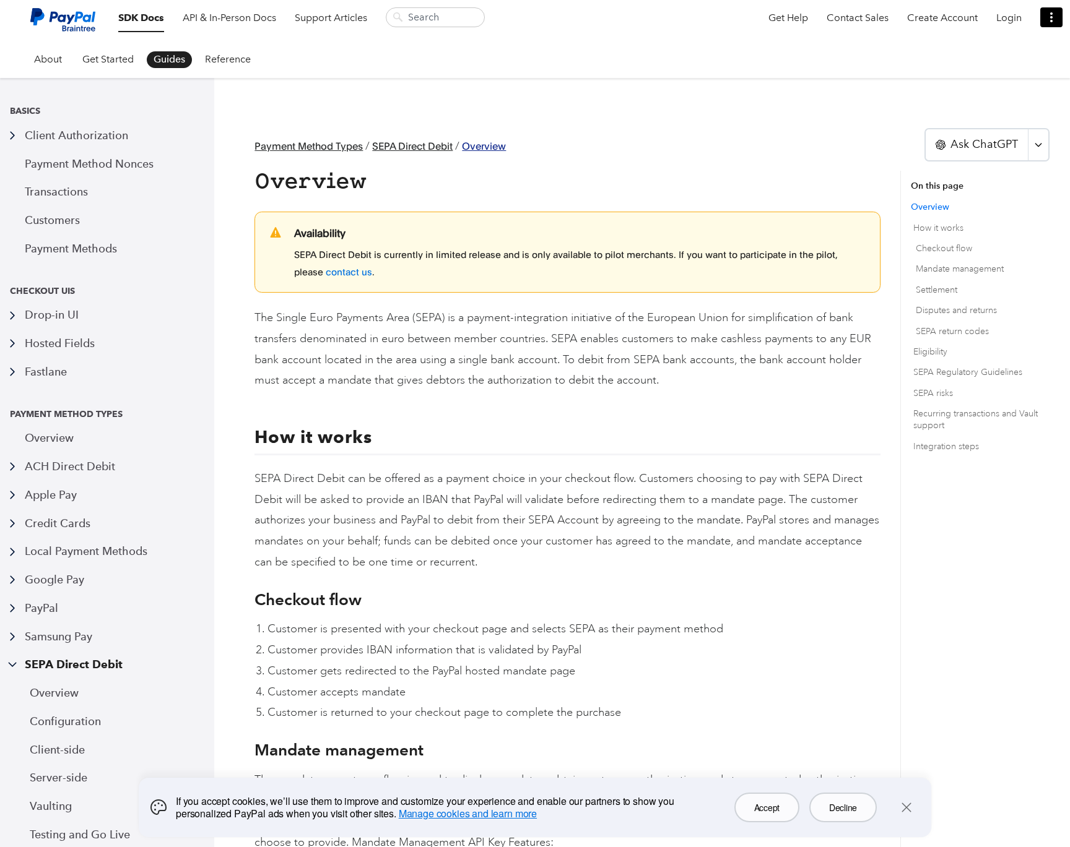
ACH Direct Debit (70, 466)
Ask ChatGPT (984, 144)
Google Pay (54, 579)
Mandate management (960, 269)
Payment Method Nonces (89, 163)
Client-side (57, 749)
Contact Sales (858, 18)
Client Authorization (76, 135)
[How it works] (247, 437)
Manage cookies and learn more (468, 813)
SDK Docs (141, 18)
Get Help (788, 18)
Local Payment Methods (86, 550)
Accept (767, 807)
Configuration (65, 721)
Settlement (936, 290)
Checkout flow (944, 248)
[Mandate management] (248, 750)
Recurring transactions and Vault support (975, 419)
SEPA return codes (952, 331)
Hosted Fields (60, 343)
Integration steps (946, 446)
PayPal (41, 607)
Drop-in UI (52, 314)
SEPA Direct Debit (74, 664)
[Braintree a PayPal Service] (62, 24)
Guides (169, 59)
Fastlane (46, 371)
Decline (843, 807)
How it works (938, 228)
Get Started (108, 59)
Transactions (56, 191)
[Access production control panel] (1051, 17)
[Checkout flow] (248, 599)
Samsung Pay (58, 636)
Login (1009, 18)
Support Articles (331, 18)
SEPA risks (933, 393)
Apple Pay (51, 494)
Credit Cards (57, 523)
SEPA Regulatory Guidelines (967, 372)
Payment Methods (71, 248)
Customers (52, 219)
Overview (49, 437)
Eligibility (930, 351)
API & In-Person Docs (229, 18)
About (48, 59)
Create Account (942, 18)
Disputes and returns (956, 310)
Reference (228, 59)
